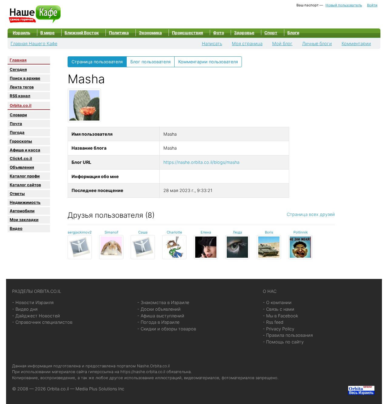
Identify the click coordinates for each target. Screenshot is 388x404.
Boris (269, 232)
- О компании (277, 302)
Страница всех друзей (311, 214)
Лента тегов (22, 86)
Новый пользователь (344, 5)
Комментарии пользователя (208, 61)
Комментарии (356, 43)
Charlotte (174, 232)
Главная (18, 60)
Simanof (111, 232)
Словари (18, 114)
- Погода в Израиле (158, 322)
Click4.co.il (21, 158)
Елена (206, 232)
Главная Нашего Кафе (34, 43)
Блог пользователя (150, 61)
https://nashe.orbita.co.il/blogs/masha (201, 162)
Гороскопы (21, 141)
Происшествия (187, 32)
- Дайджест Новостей (36, 315)
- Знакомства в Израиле (163, 302)
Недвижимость (25, 202)
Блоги (293, 32)
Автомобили (22, 210)
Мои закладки (24, 219)
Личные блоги (317, 43)
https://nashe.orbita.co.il (142, 371)
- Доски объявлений (159, 309)
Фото (218, 32)
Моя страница (247, 43)
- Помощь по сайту (283, 341)
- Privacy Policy (278, 328)
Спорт (270, 32)
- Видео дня (25, 309)
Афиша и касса (25, 149)
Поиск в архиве (25, 78)
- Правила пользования (288, 335)
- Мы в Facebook (280, 315)
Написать (212, 43)
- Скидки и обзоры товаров (166, 328)
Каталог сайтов (25, 184)
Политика (119, 32)
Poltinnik (300, 232)
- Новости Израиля (33, 302)
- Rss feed (273, 322)
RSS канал (20, 95)
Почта (16, 123)
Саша (143, 232)
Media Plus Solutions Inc (99, 388)
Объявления (22, 167)
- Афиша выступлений (160, 315)
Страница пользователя (97, 61)
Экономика (150, 32)
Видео (16, 228)
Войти (372, 5)
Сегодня (18, 69)
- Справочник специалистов (42, 322)
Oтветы (17, 193)
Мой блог (282, 43)
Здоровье (244, 32)
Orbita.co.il (21, 105)
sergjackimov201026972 (88, 232)
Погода (17, 132)
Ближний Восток (82, 32)
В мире (47, 32)
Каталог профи (25, 176)
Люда (237, 232)
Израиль (21, 32)
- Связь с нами (278, 309)
